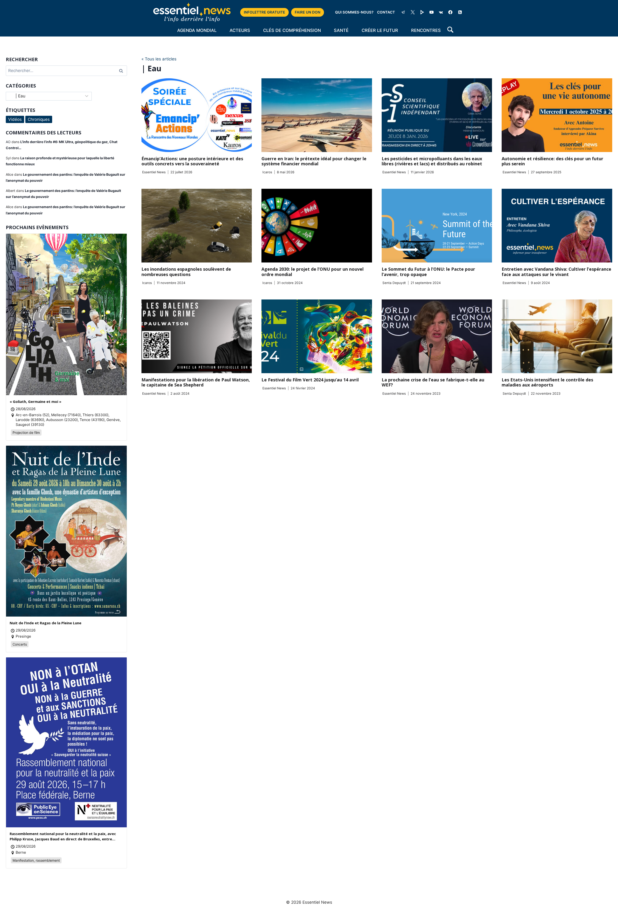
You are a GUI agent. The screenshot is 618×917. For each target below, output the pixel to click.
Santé (341, 30)
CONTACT (386, 12)
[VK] (441, 12)
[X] (413, 12)
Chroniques (39, 119)
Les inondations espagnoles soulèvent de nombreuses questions (186, 271)
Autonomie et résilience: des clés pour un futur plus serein (552, 161)
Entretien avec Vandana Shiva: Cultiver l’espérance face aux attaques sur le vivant (556, 271)
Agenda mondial (197, 30)
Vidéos (15, 119)
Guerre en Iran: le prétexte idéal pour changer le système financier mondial (313, 161)
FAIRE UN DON (307, 12)
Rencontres (426, 30)
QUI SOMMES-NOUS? (354, 12)
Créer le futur (380, 30)
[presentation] (196, 115)
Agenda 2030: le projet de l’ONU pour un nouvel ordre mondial (312, 271)
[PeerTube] (422, 12)
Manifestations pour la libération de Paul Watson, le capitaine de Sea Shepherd (195, 382)
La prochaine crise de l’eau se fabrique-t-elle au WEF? (433, 382)
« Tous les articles (158, 59)
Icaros (267, 172)
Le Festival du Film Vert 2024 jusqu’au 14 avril (310, 380)
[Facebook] (450, 12)
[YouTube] (432, 12)
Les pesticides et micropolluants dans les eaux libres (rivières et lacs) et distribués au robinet (432, 161)
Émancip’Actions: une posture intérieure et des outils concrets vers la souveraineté (192, 161)
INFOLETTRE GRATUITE (264, 12)
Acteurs (240, 30)
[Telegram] (403, 12)
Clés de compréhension (292, 30)
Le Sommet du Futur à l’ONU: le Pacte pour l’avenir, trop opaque (428, 271)
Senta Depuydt (394, 283)
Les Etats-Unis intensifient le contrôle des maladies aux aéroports (547, 382)
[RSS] (460, 12)
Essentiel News (154, 172)
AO (8, 142)
